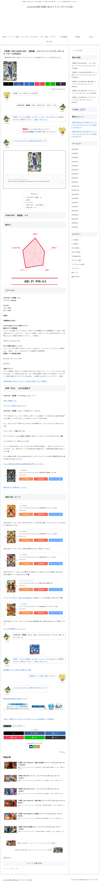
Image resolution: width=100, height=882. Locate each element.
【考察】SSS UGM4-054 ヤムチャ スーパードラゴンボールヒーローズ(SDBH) (84, 92)
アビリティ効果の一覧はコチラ (15, 406)
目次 (32, 194)
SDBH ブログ (79, 109)
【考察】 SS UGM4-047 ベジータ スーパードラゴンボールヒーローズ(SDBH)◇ (84, 100)
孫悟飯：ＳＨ (12, 401)
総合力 (29, 200)
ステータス (30, 202)
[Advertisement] (50, 23)
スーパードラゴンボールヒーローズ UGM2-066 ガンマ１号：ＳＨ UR (38, 606)
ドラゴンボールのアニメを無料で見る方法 (26, 141)
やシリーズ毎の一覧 (31, 129)
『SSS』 (29, 395)
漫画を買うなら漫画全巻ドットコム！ (15, 487)
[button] (61, 84)
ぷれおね (76, 127)
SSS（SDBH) (8, 726)
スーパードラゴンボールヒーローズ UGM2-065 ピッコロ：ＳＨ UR (38, 508)
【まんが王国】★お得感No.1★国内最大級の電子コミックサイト (23, 464)
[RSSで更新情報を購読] (38, 746)
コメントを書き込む (35, 863)
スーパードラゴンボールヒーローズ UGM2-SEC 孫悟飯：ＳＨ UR (37, 472)
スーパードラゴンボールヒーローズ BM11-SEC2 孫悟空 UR (35, 583)
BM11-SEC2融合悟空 (25, 598)
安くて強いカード (52, 117)
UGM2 (5, 401)
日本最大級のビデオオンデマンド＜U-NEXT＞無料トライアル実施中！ (25, 381)
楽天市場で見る (41, 479)
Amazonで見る (26, 479)
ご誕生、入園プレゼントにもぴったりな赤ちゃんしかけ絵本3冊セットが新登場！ (29, 719)
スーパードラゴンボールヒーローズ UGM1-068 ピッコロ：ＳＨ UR (38, 534)
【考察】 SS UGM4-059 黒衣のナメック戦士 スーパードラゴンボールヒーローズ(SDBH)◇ (84, 75)
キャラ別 (34, 117)
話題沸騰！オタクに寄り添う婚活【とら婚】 (17, 670)
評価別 (15, 117)
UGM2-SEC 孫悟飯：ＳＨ (34, 197)
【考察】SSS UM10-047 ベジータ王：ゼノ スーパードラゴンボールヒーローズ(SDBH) (84, 65)
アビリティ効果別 (24, 117)
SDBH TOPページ (40, 119)
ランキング (42, 117)
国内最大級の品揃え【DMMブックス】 (15, 699)
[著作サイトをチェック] (30, 746)
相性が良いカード (32, 207)
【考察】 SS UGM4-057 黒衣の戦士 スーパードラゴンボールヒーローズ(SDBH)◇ (84, 84)
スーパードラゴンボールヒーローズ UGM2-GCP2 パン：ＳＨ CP (37, 557)
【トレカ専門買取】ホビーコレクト (14, 629)
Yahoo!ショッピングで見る (55, 479)
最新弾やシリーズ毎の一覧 (38, 676)
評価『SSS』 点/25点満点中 (35, 205)
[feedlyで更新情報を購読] (34, 746)
